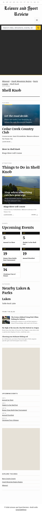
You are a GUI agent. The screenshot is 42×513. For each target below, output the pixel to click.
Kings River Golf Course (12, 153)
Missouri (5, 81)
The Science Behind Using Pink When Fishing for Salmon (24, 318)
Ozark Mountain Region (21, 81)
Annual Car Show (7, 400)
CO (21, 2)
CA (17, 2)
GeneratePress (21, 509)
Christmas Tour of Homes (10, 420)
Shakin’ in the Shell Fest (10, 405)
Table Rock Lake (9, 303)
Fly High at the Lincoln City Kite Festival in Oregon (20, 328)
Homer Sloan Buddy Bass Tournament (14, 410)
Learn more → (7, 141)
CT (25, 2)
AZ (10, 2)
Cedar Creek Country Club (17, 130)
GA (35, 2)
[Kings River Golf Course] (21, 190)
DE (28, 2)
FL (31, 2)
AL (4, 2)
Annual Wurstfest (8, 415)
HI (38, 2)
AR (14, 2)
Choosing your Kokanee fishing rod (15, 336)
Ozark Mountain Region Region (12, 482)
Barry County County (9, 479)
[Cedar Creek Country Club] (21, 115)
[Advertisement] (21, 52)
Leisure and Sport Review (21, 11)
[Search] (38, 28)
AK (7, 2)
